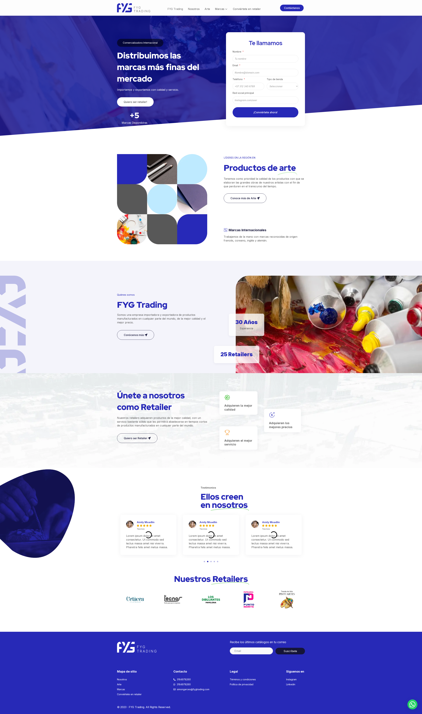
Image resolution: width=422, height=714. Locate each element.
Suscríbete (290, 651)
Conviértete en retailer (247, 9)
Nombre (237, 51)
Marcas (219, 9)
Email (235, 65)
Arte (207, 9)
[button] (292, 8)
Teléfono (238, 79)
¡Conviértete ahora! (265, 112)
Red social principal (243, 93)
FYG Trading (175, 9)
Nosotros (194, 9)
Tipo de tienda (275, 79)
